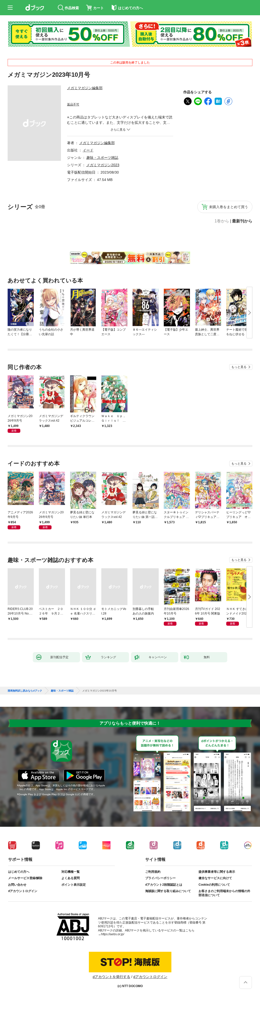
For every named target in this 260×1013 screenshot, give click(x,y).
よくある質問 (70, 878)
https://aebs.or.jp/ (112, 934)
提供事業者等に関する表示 (217, 871)
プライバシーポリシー (160, 878)
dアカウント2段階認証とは (163, 884)
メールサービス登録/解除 (25, 878)
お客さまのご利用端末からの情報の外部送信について (224, 893)
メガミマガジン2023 (102, 165)
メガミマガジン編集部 (85, 88)
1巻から (222, 221)
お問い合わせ (17, 884)
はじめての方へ (18, 871)
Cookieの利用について (214, 884)
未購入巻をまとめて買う (228, 207)
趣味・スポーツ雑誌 (102, 158)
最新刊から (242, 221)
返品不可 (73, 104)
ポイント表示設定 (73, 884)
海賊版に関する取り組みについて (168, 891)
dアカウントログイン (22, 891)
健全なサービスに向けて (215, 878)
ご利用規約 (152, 871)
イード (88, 150)
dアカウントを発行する (111, 977)
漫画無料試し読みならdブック (25, 690)
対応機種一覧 (70, 871)
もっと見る (239, 367)
